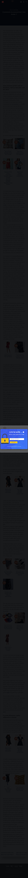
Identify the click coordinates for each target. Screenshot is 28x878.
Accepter (14, 444)
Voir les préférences (14, 449)
